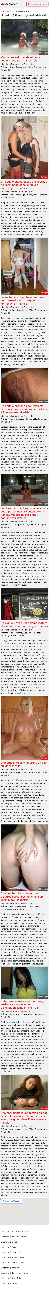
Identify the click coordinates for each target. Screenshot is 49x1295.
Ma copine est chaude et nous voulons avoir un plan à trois (20, 59)
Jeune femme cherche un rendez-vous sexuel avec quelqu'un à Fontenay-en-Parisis (22, 300)
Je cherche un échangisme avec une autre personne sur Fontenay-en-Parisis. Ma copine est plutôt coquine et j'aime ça (24, 513)
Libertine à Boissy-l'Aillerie (13, 1236)
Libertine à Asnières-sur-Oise (15, 1231)
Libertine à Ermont (9, 1242)
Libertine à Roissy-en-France (14, 1273)
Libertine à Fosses (9, 1247)
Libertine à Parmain (10, 1268)
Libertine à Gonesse (10, 1252)
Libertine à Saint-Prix (11, 1278)
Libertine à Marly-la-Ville (12, 1262)
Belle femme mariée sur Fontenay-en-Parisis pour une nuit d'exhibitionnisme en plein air (23, 1004)
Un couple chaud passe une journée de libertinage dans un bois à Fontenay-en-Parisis (24, 185)
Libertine (5, 11)
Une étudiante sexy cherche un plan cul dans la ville (24, 764)
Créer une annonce (37, 4)
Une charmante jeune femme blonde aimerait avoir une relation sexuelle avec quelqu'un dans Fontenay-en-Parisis (24, 1117)
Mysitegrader (9, 4)
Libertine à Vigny (9, 1283)
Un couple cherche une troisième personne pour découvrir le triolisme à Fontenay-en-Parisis (24, 409)
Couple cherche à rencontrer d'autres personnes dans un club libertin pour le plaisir (22, 896)
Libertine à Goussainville (12, 1257)
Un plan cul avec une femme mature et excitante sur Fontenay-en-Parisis (24, 624)
